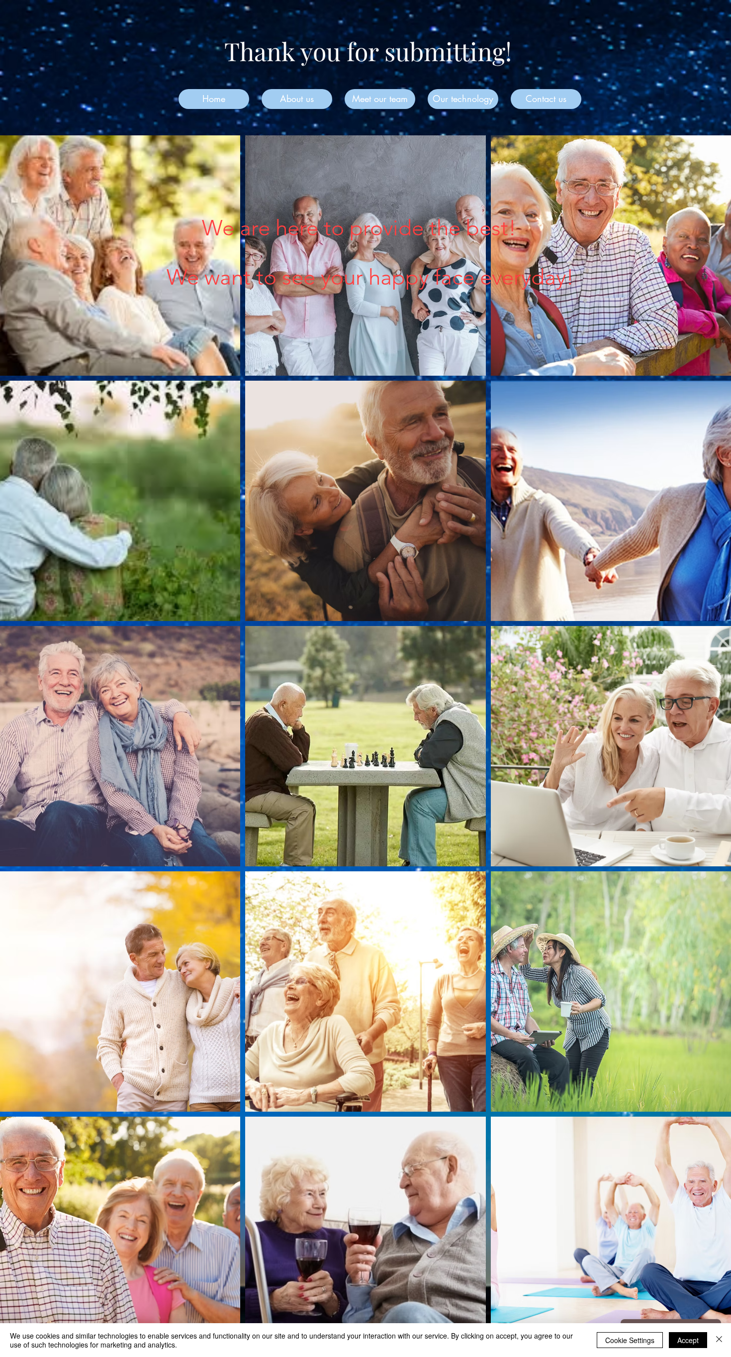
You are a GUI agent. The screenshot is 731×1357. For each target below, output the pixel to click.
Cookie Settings (629, 1340)
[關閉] (719, 1340)
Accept (688, 1340)
